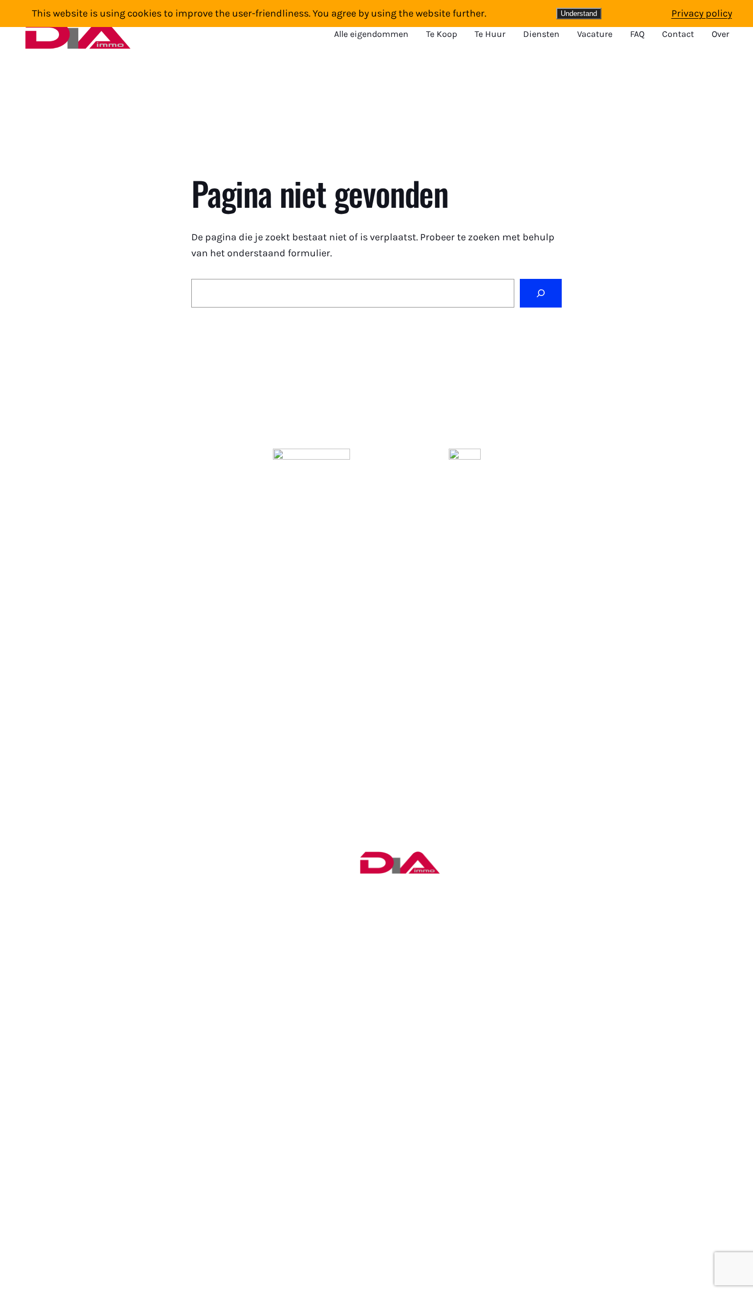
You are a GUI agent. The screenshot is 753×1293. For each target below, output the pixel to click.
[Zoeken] (541, 293)
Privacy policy (701, 13)
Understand (579, 13)
